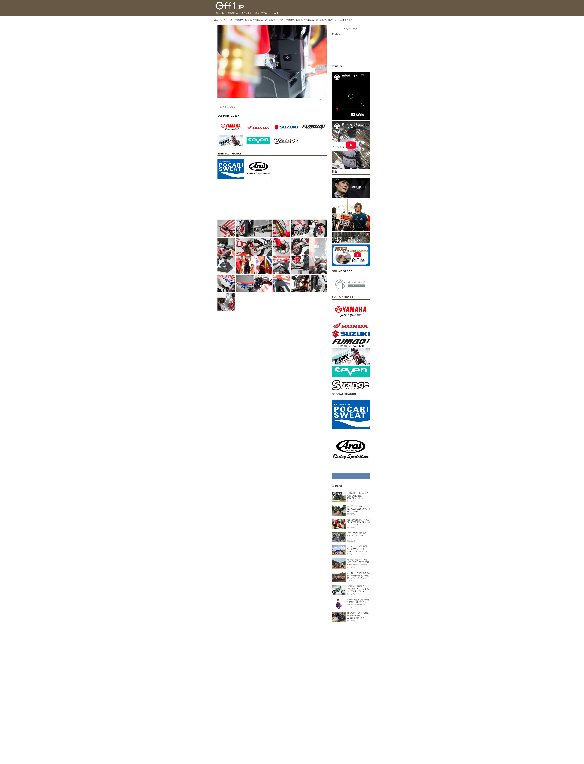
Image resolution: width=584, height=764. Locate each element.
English (347, 28)
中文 (355, 28)
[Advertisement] (240, 199)
